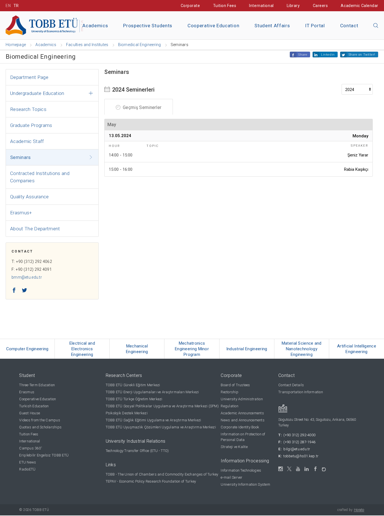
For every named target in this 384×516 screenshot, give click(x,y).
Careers (320, 5)
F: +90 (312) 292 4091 (32, 269)
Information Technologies (241, 470)
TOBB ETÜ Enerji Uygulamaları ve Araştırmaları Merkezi (152, 392)
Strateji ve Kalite (234, 447)
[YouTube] (298, 469)
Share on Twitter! (362, 54)
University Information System (245, 484)
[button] (375, 26)
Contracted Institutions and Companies (39, 177)
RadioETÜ (27, 469)
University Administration (242, 399)
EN (8, 5)
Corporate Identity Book (240, 427)
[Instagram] (280, 469)
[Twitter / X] (289, 469)
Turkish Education (34, 406)
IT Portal (315, 25)
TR (16, 5)
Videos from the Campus (39, 420)
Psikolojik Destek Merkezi (127, 413)
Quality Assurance (29, 196)
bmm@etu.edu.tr (27, 277)
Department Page (29, 77)
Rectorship (229, 392)
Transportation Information (300, 392)
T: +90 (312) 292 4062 (32, 261)
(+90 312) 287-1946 (299, 442)
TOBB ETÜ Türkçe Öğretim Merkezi (134, 399)
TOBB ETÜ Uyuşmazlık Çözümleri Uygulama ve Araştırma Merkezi (161, 427)
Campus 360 (30, 448)
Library (293, 5)
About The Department (35, 228)
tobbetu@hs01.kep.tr (301, 456)
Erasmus (26, 392)
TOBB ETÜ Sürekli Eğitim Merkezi (133, 385)
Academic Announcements (242, 413)
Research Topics (28, 109)
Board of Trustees (235, 385)
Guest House (29, 413)
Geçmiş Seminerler (142, 107)
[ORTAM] (324, 467)
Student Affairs (272, 25)
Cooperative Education (213, 25)
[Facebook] (315, 469)
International (261, 5)
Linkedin (328, 54)
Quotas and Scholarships (40, 427)
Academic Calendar (359, 5)
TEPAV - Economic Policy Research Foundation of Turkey (151, 481)
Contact (349, 25)
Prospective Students (147, 25)
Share (302, 54)
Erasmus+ (21, 212)
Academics (95, 25)
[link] (27, 349)
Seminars (20, 157)
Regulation (229, 406)
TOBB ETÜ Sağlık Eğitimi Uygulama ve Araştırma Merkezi (153, 420)
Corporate (190, 5)
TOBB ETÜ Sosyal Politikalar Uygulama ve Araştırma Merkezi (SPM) (162, 406)
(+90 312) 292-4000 (299, 435)
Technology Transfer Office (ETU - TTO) (137, 451)
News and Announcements (243, 420)
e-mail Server (231, 477)
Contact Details (291, 385)
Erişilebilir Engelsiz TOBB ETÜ (44, 455)
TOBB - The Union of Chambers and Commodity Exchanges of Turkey (162, 474)
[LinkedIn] (306, 469)
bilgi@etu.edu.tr (296, 449)
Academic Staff (27, 141)
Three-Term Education (37, 385)
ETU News (27, 462)
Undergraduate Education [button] (37, 93)
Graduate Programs (31, 125)
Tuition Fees (224, 5)
